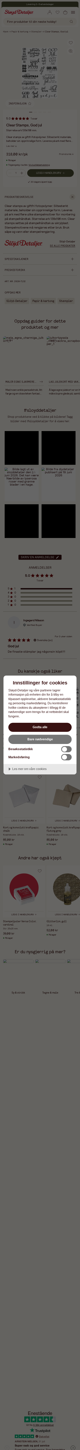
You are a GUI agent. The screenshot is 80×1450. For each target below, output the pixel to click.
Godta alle (40, 727)
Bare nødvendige (40, 739)
